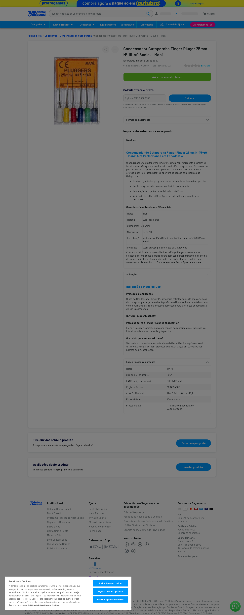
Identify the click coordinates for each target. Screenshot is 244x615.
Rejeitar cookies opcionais (110, 591)
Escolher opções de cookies (110, 599)
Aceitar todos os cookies (110, 583)
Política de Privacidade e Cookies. (44, 605)
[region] (68, 593)
